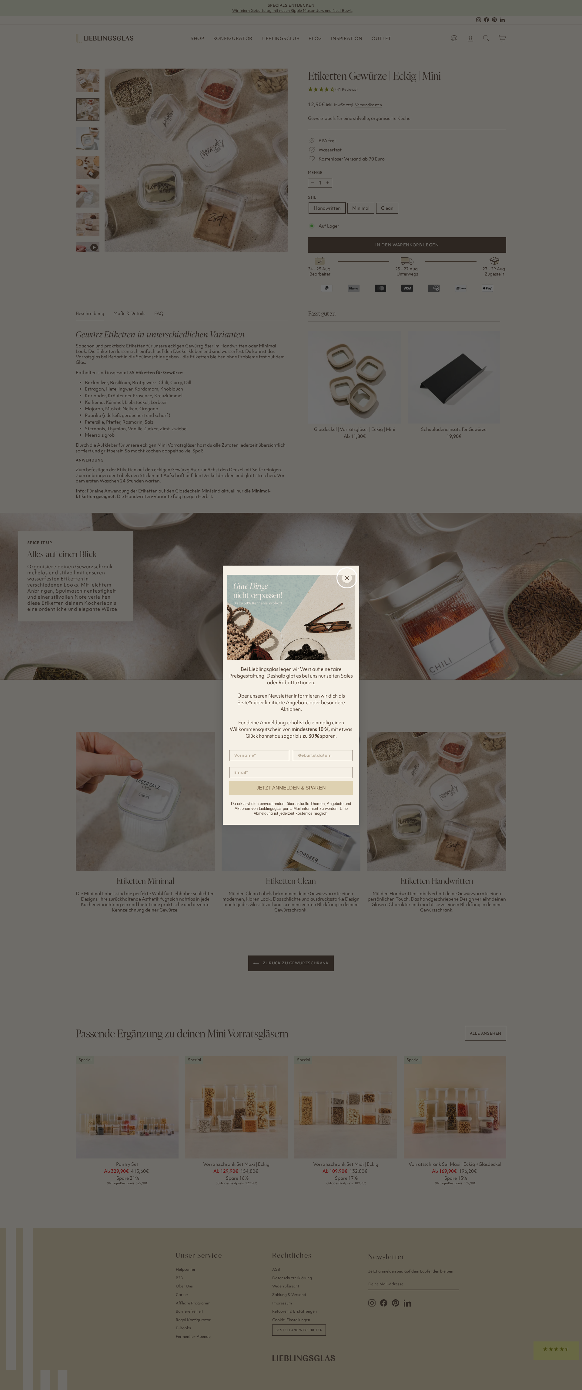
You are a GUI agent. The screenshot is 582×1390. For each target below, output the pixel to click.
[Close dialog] (347, 578)
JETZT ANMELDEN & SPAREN (291, 787)
